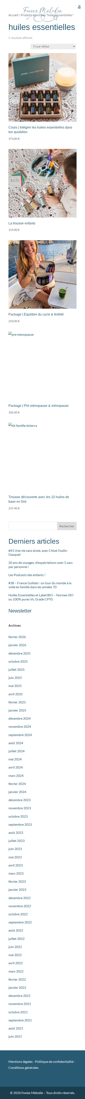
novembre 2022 (19, 906)
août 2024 (15, 743)
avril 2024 (15, 767)
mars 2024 (16, 775)
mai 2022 (15, 955)
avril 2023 (15, 865)
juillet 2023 (16, 841)
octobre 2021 (18, 1012)
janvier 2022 (17, 987)
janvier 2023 (17, 889)
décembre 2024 (19, 718)
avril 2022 (15, 963)
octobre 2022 (18, 914)
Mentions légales (20, 1061)
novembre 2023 (19, 808)
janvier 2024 (17, 792)
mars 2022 (16, 971)
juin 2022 (15, 947)
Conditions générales (23, 1067)
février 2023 (17, 881)
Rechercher (66, 526)
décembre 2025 (19, 653)
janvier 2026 (17, 645)
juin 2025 (15, 677)
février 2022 (17, 979)
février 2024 (17, 784)
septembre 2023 (20, 824)
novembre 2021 (19, 1004)
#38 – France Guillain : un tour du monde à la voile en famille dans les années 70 (39, 585)
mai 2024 (15, 759)
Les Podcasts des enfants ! (26, 575)
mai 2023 (15, 857)
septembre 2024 (20, 735)
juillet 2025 (16, 669)
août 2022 (15, 930)
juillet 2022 (16, 939)
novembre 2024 (19, 726)
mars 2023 (16, 873)
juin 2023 (15, 849)
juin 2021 (15, 1036)
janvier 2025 (17, 710)
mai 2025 (15, 686)
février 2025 (17, 702)
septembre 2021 (20, 1020)
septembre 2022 (20, 922)
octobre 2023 (18, 816)
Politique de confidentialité (54, 1061)
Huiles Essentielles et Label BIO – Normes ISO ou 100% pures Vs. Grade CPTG (40, 597)
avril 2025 (15, 694)
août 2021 (15, 1028)
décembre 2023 (19, 800)
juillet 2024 (16, 751)
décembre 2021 (19, 996)
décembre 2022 (19, 898)
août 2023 (15, 832)
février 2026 (17, 637)
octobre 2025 (18, 661)
